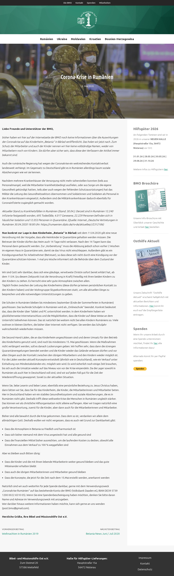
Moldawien (78, 39)
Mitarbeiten (105, 3)
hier (166, 169)
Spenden (91, 3)
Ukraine (62, 39)
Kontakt (79, 3)
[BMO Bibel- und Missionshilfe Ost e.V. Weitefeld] (87, 20)
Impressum (145, 557)
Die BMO (67, 3)
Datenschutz (145, 569)
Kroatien (95, 39)
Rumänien (46, 39)
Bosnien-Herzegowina (119, 39)
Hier (151, 306)
